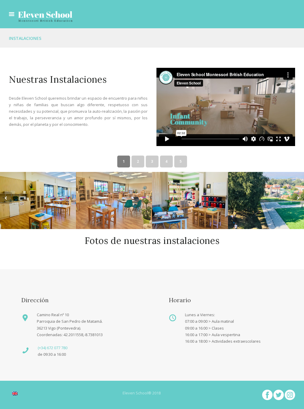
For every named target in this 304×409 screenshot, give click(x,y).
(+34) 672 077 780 (52, 347)
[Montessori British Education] (45, 16)
